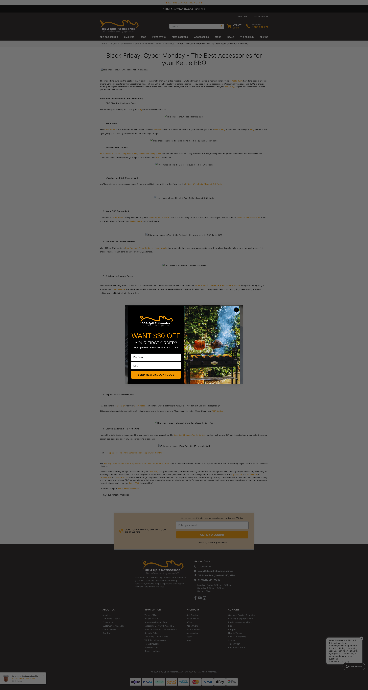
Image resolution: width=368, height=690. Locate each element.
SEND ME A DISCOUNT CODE (156, 374)
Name (133, 351)
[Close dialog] (236, 309)
